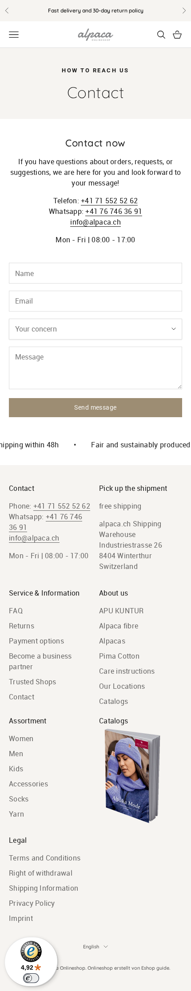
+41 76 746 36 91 (113, 211)
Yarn (16, 814)
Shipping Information (43, 888)
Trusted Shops (32, 682)
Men (16, 753)
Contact (21, 697)
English (91, 947)
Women (21, 738)
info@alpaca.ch (95, 222)
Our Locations (122, 686)
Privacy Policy (32, 903)
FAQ (16, 611)
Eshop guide (155, 968)
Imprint (21, 918)
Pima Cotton (119, 656)
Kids (16, 769)
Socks (18, 799)
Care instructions (127, 671)
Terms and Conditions (44, 858)
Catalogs (113, 701)
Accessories (28, 784)
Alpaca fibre (118, 626)
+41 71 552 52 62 (109, 200)
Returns (21, 626)
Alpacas (112, 641)
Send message (95, 407)
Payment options (36, 641)
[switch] (31, 978)
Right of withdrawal (40, 873)
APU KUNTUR (121, 611)
